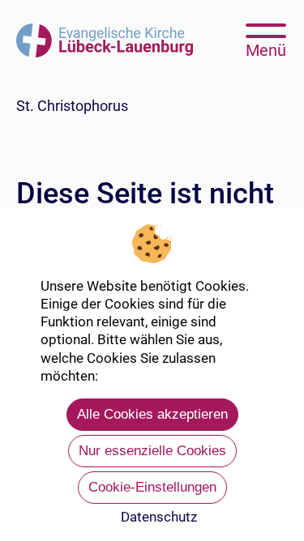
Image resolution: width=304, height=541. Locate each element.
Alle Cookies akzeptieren (152, 414)
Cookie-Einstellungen (152, 487)
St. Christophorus (72, 105)
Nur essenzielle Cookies (152, 450)
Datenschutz (159, 517)
